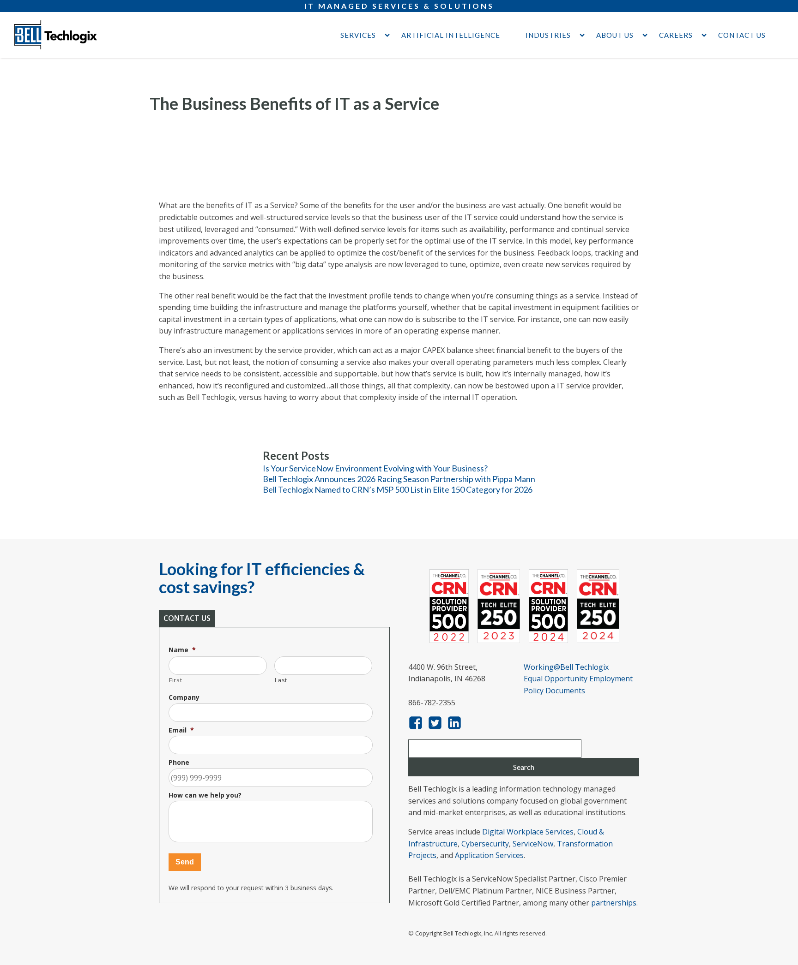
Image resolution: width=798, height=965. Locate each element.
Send (184, 862)
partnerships (613, 903)
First (175, 680)
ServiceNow (533, 844)
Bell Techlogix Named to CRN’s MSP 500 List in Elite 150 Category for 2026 (397, 489)
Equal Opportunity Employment (578, 678)
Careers (676, 35)
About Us (615, 35)
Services (358, 35)
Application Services (489, 855)
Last (281, 680)
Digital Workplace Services (528, 832)
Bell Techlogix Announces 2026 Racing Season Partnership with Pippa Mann (399, 479)
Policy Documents (554, 690)
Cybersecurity (485, 844)
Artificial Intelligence (450, 35)
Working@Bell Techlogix (566, 667)
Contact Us (742, 35)
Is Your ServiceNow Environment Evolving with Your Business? (375, 468)
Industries (548, 35)
